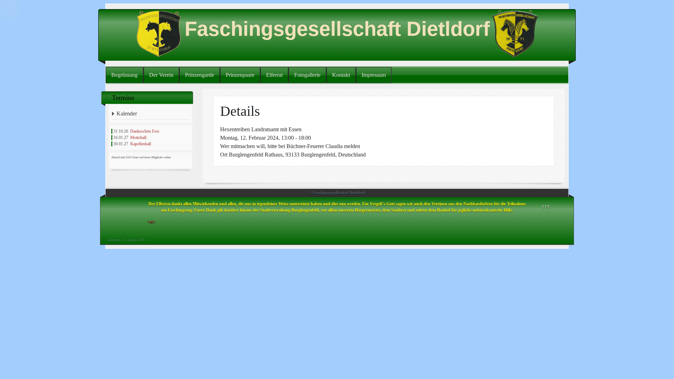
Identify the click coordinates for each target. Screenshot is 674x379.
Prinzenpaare (240, 75)
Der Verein (161, 75)
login (151, 222)
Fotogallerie (307, 75)
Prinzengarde (199, 75)
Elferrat (274, 75)
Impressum (374, 75)
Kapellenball (140, 143)
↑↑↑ (546, 207)
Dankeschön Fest (144, 131)
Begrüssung (124, 75)
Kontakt (341, 75)
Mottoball (138, 137)
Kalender (127, 114)
